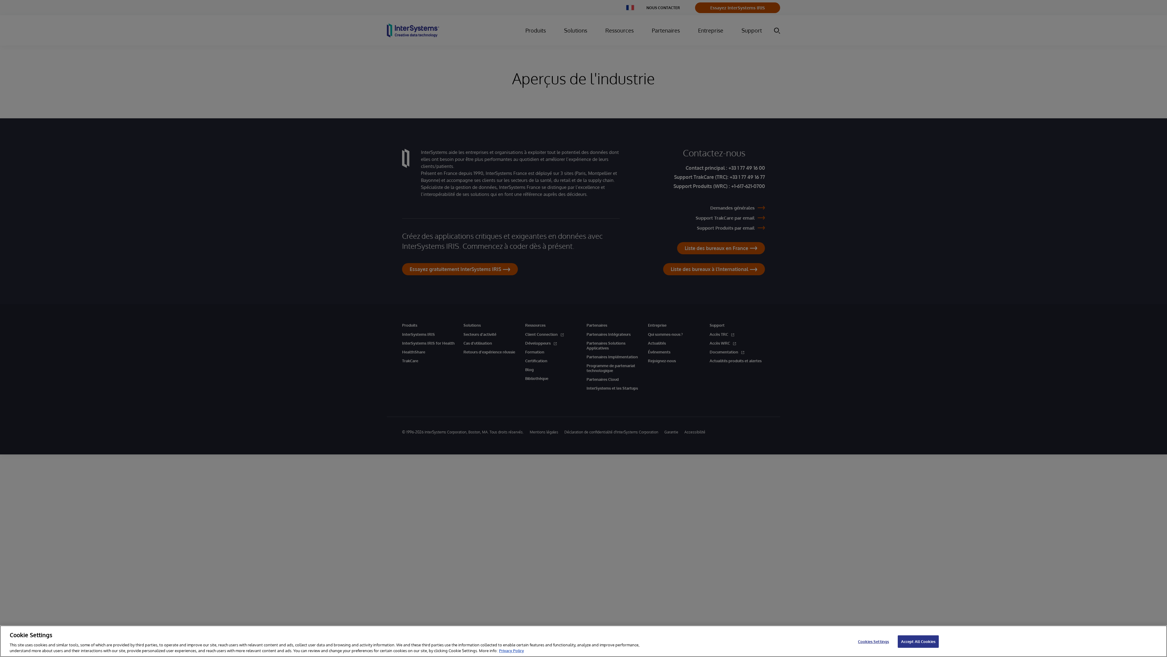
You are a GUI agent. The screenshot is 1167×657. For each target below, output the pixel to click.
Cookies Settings (873, 641)
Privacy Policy (511, 650)
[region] (583, 641)
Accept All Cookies (918, 641)
